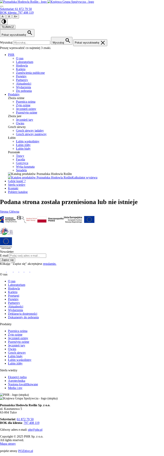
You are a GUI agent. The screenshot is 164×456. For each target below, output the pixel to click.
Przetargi (13, 295)
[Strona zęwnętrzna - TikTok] (27, 270)
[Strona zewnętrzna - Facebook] (3, 270)
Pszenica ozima (25, 101)
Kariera (20, 69)
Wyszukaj (6, 42)
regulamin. (49, 263)
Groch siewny (17, 352)
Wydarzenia (23, 87)
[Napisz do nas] (32, 270)
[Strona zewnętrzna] (8, 224)
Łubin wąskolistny (27, 141)
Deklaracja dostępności (22, 313)
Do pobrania (24, 90)
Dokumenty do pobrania (23, 317)
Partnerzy (22, 80)
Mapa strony (8, 443)
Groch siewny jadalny (30, 130)
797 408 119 (31, 423)
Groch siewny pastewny (31, 134)
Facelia (20, 159)
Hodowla (22, 65)
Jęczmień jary (24, 119)
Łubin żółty (23, 145)
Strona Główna (9, 211)
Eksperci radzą (17, 377)
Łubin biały (23, 148)
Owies (20, 123)
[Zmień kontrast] (4, 22)
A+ (15, 16)
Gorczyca (22, 163)
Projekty (21, 76)
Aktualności (23, 83)
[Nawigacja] (1, 6)
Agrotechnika (16, 380)
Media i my (15, 388)
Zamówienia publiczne (30, 72)
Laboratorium (24, 62)
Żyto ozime (23, 105)
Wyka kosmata (25, 166)
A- (3, 16)
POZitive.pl (25, 451)
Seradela (21, 170)
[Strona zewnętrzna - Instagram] (16, 270)
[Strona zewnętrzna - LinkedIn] (10, 270)
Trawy (20, 155)
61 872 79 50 (25, 419)
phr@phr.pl (35, 429)
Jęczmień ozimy (26, 109)
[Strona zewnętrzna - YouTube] (21, 270)
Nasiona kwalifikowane (23, 384)
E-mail (4, 255)
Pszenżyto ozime (26, 112)
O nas (19, 58)
